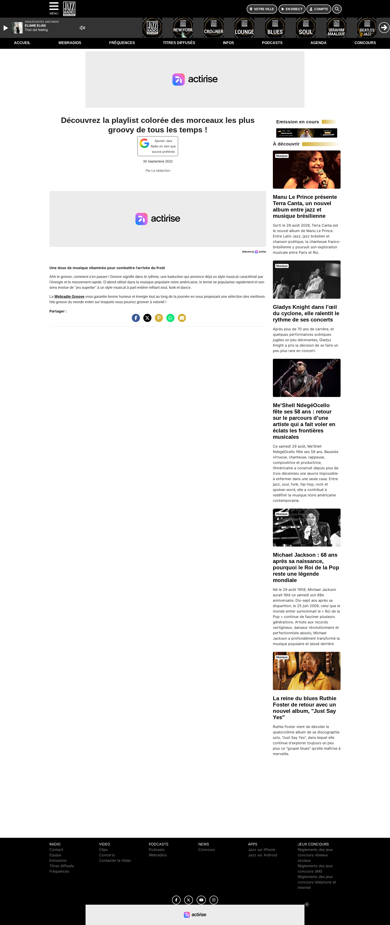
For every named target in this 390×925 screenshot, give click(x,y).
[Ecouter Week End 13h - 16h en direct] (306, 132)
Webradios (69, 43)
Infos (228, 43)
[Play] (6, 28)
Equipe (55, 855)
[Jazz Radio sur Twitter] (188, 900)
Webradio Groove (69, 296)
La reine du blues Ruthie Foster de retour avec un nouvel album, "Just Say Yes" (304, 707)
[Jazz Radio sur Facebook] (176, 900)
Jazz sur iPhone (261, 849)
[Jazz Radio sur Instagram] (213, 900)
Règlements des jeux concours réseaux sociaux (315, 855)
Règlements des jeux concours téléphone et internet (317, 882)
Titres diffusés (179, 43)
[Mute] (82, 27)
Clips (103, 849)
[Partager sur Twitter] (146, 320)
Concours (365, 43)
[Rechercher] (337, 9)
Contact (56, 849)
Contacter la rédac (115, 860)
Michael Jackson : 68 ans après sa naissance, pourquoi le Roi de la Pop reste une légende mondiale (306, 567)
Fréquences (122, 43)
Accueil (22, 43)
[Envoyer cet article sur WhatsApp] (169, 320)
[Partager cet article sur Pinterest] (158, 320)
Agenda (319, 43)
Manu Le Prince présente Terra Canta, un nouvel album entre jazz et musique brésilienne (305, 206)
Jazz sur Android (262, 855)
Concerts (107, 855)
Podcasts (272, 43)
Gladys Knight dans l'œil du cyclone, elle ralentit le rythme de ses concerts (306, 313)
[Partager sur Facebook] (135, 320)
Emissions (57, 860)
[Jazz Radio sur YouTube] (201, 900)
